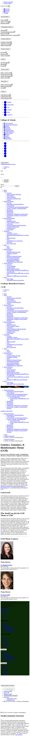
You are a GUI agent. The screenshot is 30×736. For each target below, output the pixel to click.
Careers (5, 644)
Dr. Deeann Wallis (5, 595)
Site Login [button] (6, 697)
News (5, 641)
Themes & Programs (9, 201)
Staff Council (4, 78)
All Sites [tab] (6, 181)
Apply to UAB (5, 22)
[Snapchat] (5, 153)
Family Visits (4, 55)
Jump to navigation (8, 2)
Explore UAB (4, 162)
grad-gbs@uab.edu (5, 609)
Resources (3, 54)
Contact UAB (8, 691)
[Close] (9, 6)
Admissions (6, 231)
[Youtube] (5, 151)
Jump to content (7, 3)
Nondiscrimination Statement (7, 685)
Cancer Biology (10, 393)
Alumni (3, 59)
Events (3, 66)
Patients (3, 91)
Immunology (10, 401)
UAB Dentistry (5, 96)
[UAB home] (15, 161)
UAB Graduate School (9, 630)
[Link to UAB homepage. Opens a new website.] (14, 679)
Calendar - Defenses (9, 628)
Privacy (6, 692)
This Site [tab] (6, 180)
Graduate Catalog (5, 44)
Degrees (6, 639)
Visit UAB (4, 20)
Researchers (4, 81)
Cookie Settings (9, 689)
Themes (6, 625)
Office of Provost (5, 73)
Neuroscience (10, 404)
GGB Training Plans (15, 397)
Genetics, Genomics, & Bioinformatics (16, 395)
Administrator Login (12, 698)
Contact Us (6, 167)
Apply (5, 637)
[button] (15, 411)
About (5, 191)
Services (3, 52)
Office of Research (6, 85)
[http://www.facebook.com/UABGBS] (4, 613)
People (5, 245)
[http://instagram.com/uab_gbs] (4, 614)
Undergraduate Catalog (7, 32)
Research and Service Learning (9, 35)
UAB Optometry (5, 98)
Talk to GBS (7, 626)
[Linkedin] (5, 156)
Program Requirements (9, 218)
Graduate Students (5, 38)
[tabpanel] (15, 185)
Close (2, 287)
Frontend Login (10, 700)
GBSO (2, 532)
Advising (3, 30)
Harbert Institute (5, 86)
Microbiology (10, 402)
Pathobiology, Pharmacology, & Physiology (17, 405)
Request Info (4, 23)
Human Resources (6, 74)
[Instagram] (5, 148)
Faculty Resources (6, 76)
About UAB (3, 663)
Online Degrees (5, 45)
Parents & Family (5, 49)
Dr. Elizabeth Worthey (6, 565)
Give (5, 168)
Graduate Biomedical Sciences (8, 164)
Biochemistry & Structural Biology (15, 391)
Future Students (5, 16)
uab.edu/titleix (19, 734)
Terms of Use (8, 694)
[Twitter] (5, 146)
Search (2, 184)
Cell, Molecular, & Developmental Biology (17, 394)
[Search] (2, 171)
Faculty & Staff (4, 69)
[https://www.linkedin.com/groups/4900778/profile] (4, 617)
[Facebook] (5, 143)
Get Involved (4, 62)
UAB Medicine (5, 95)
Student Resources (8, 249)
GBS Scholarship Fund (9, 629)
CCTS (3, 88)
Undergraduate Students (6, 27)
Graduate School (5, 42)
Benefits (3, 64)
